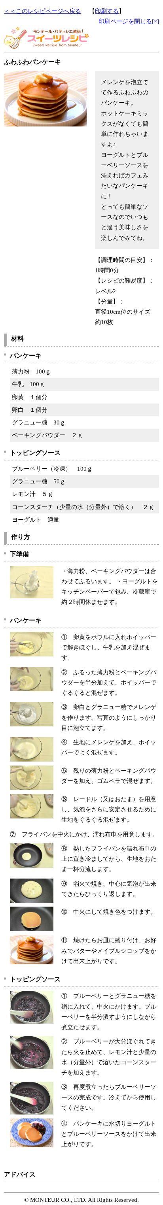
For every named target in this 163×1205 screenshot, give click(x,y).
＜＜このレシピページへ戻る (42, 11)
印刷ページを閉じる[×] (129, 21)
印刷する (107, 11)
